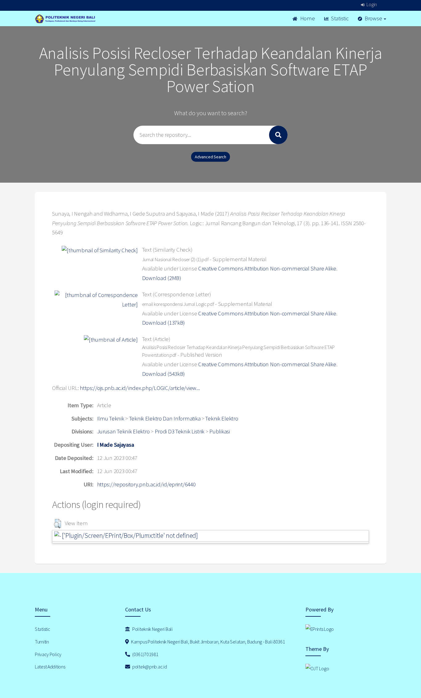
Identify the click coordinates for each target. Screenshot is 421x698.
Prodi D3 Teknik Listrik (180, 431)
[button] (57, 523)
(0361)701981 (144, 654)
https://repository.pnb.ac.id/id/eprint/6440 (146, 484)
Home (307, 18)
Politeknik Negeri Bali (152, 629)
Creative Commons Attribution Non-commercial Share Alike (267, 268)
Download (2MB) (161, 278)
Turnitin (42, 642)
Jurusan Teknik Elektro (123, 431)
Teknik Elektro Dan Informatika (165, 418)
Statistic (339, 18)
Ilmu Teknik (110, 418)
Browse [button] (373, 18)
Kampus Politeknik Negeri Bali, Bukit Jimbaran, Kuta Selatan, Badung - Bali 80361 (207, 642)
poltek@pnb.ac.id (149, 667)
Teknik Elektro (221, 418)
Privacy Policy (48, 654)
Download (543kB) (163, 373)
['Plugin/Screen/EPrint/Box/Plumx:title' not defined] (129, 535)
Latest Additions (50, 667)
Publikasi (219, 431)
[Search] (278, 135)
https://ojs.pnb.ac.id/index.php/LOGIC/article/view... (140, 388)
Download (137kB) (163, 322)
